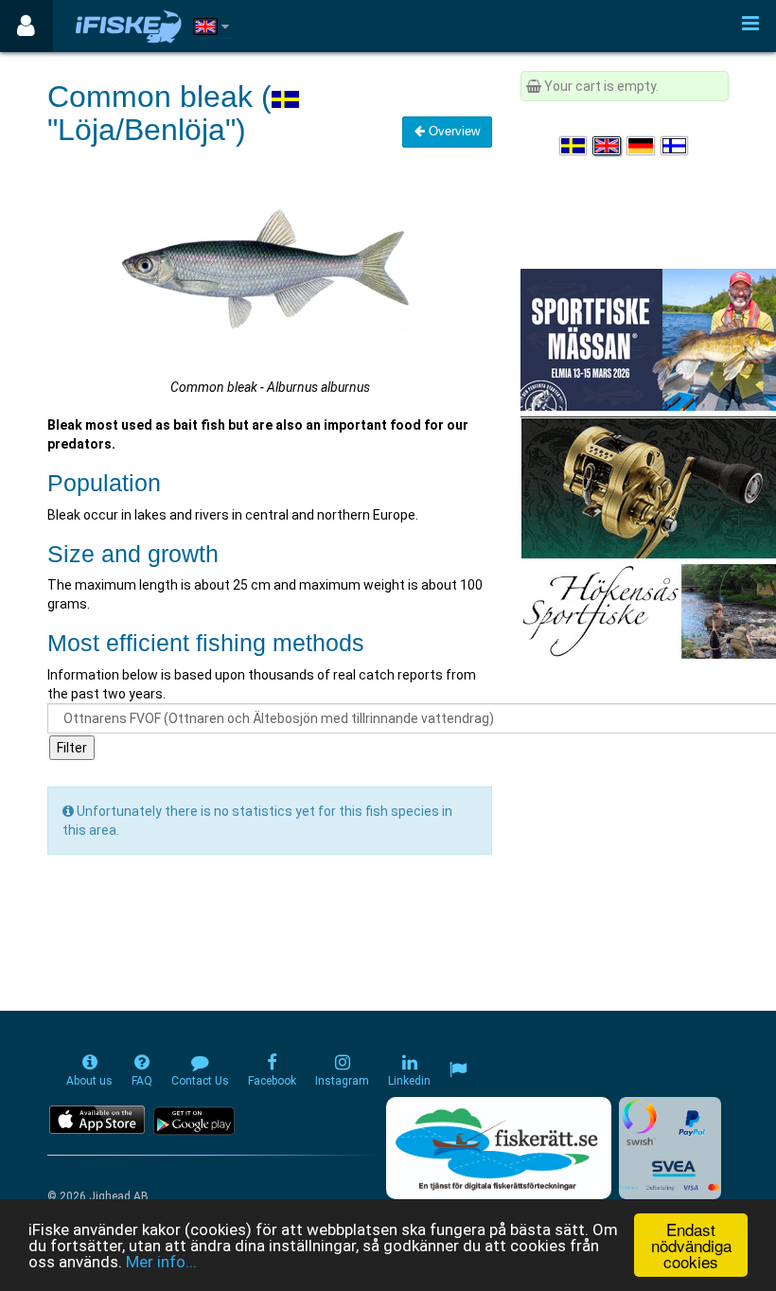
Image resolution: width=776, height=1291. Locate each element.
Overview (452, 131)
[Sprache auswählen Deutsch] (642, 145)
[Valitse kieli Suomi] (676, 145)
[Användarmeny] (26, 26)
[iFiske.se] (128, 26)
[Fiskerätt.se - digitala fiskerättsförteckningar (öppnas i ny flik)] (498, 1148)
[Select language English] (608, 145)
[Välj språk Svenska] (574, 145)
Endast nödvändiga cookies (691, 1245)
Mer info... (161, 1261)
